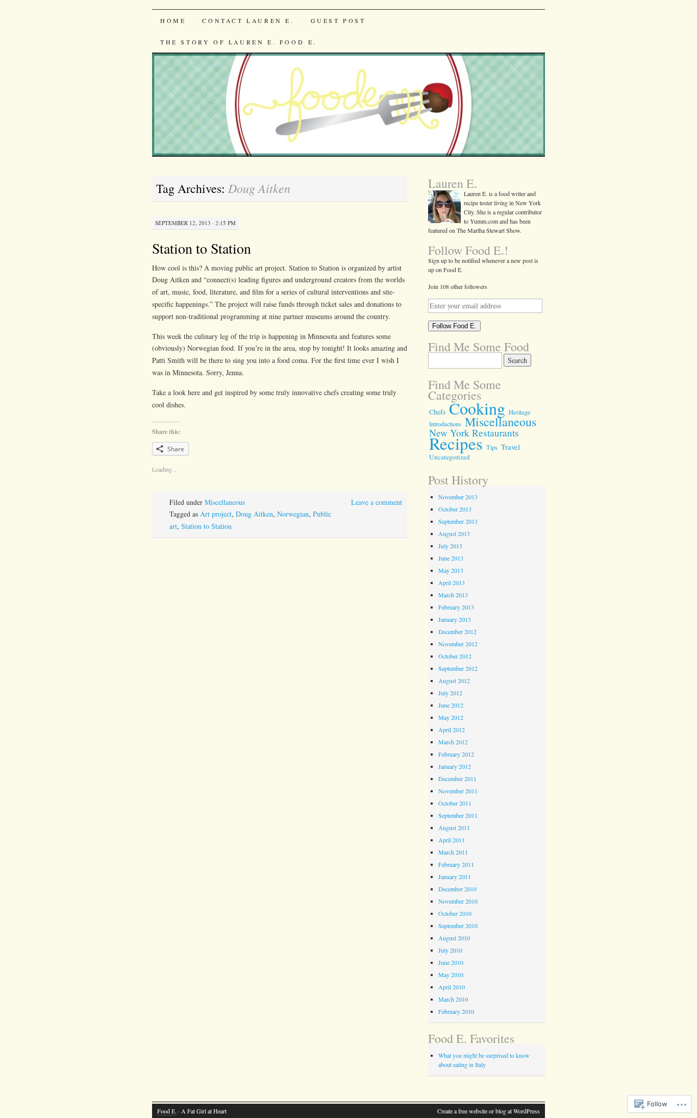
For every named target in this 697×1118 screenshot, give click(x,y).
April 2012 (451, 729)
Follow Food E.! (468, 250)
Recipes (456, 443)
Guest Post (338, 20)
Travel (510, 447)
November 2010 (458, 901)
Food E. (167, 1111)
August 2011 (454, 827)
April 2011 (451, 840)
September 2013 (458, 521)
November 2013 (458, 497)
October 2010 (454, 913)
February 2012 (456, 754)
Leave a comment (376, 502)
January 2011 (454, 876)
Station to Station (201, 248)
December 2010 (457, 889)
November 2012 (458, 644)
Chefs (437, 412)
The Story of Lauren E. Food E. (238, 42)
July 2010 (450, 950)
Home (173, 20)
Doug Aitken (254, 514)
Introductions (445, 424)
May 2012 (450, 717)
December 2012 (457, 631)
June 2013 (450, 558)
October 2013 (454, 509)
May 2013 (450, 570)
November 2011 (458, 791)
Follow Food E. (454, 326)
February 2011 (456, 864)
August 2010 (454, 938)
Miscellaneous (225, 502)
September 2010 (458, 925)
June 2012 (450, 705)
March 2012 (453, 742)
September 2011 (458, 815)
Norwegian (293, 514)
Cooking (477, 408)
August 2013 (454, 533)
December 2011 (457, 778)
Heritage (520, 412)
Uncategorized (449, 456)
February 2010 (456, 1011)
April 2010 (451, 987)
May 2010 (450, 974)
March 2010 (453, 999)
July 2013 (450, 546)
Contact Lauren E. (248, 20)
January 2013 (454, 619)
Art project (216, 514)
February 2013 (456, 607)
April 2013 (451, 582)
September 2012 (458, 668)
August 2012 (454, 680)
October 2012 (454, 656)
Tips (491, 447)
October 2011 (454, 803)
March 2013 (453, 595)
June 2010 (450, 962)
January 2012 (454, 766)
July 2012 (450, 693)
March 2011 (453, 852)
